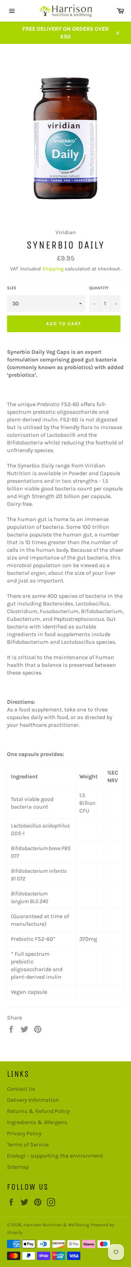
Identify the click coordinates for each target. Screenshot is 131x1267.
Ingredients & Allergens (37, 1122)
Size (11, 287)
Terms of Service (28, 1144)
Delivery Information (33, 1100)
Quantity (99, 287)
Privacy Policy (24, 1133)
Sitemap (18, 1166)
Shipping (53, 269)
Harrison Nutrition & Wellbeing (56, 1224)
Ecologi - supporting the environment (55, 1155)
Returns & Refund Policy (38, 1111)
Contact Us (21, 1088)
